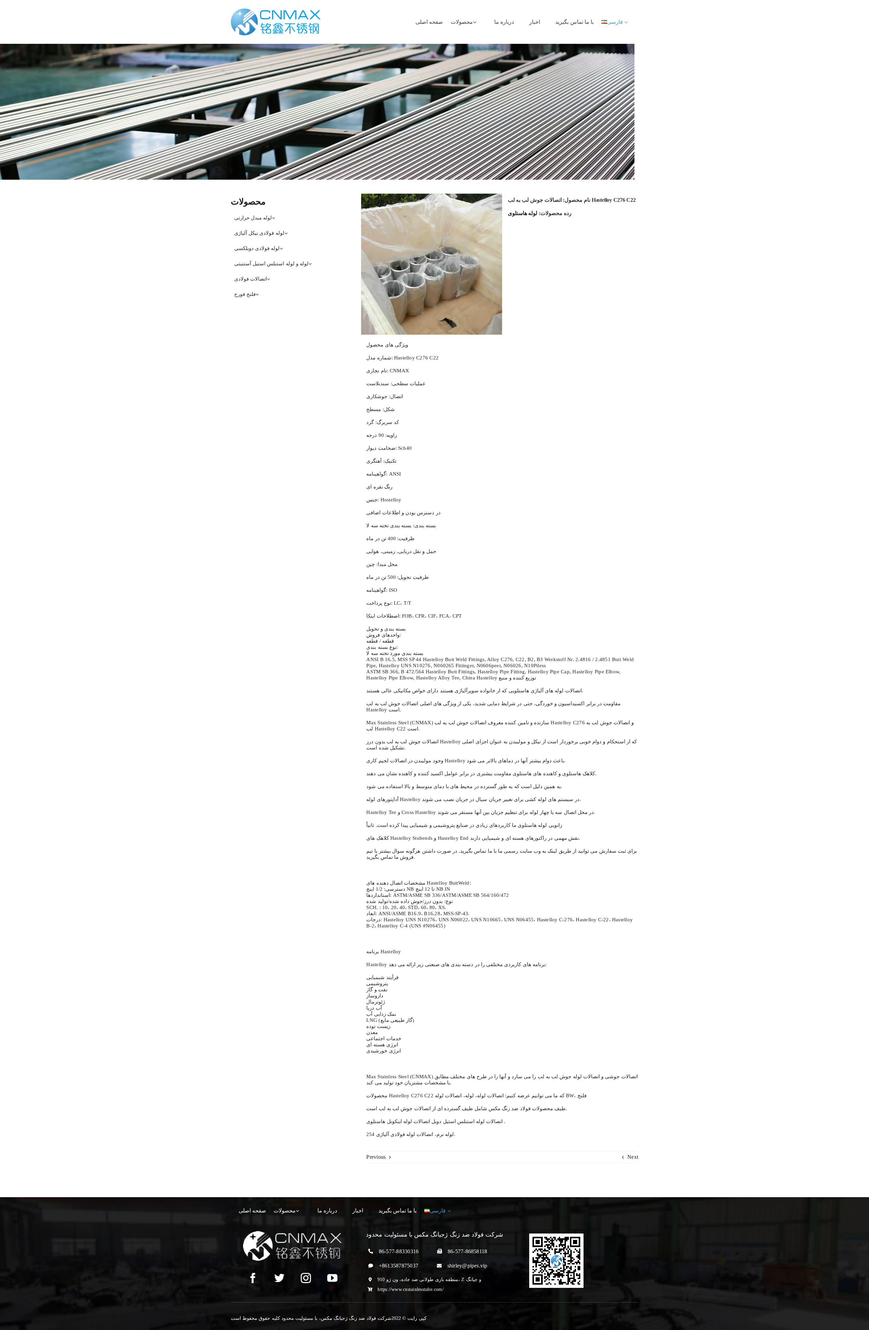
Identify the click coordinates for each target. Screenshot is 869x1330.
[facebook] (253, 1278)
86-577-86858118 (467, 1251)
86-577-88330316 (399, 1251)
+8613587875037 (398, 1266)
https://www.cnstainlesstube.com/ (410, 1289)
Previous (376, 1157)
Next (632, 1157)
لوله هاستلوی (523, 213)
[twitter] (279, 1278)
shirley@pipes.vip (467, 1266)
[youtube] (332, 1278)
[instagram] (306, 1278)
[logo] (275, 11)
